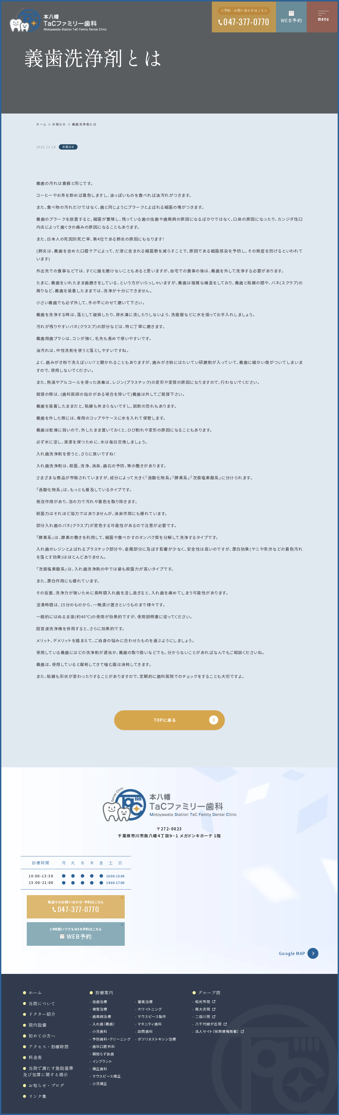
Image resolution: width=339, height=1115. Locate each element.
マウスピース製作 (152, 1016)
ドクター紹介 (42, 1014)
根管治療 (100, 1009)
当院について (42, 1003)
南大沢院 (202, 1009)
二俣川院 (202, 1016)
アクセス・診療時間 (49, 1047)
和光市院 (202, 1001)
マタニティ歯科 (150, 1023)
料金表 (35, 1057)
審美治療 (145, 1001)
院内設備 (37, 1025)
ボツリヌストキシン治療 (157, 1039)
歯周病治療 (101, 1016)
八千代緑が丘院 (208, 1023)
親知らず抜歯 (103, 1053)
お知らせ (59, 124)
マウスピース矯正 (106, 1076)
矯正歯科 (100, 1068)
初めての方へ (42, 1036)
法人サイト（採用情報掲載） (217, 1031)
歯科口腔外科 (103, 1046)
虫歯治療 (100, 1001)
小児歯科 (100, 1031)
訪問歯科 (145, 1031)
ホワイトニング (150, 1009)
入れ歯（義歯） (103, 1023)
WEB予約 (291, 20)
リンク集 (37, 1096)
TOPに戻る (165, 720)
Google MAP (292, 953)
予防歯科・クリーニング (111, 1039)
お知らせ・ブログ (46, 1085)
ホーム (41, 124)
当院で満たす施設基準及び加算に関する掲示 (48, 1071)
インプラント (102, 1061)
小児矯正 (100, 1083)
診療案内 (104, 993)
